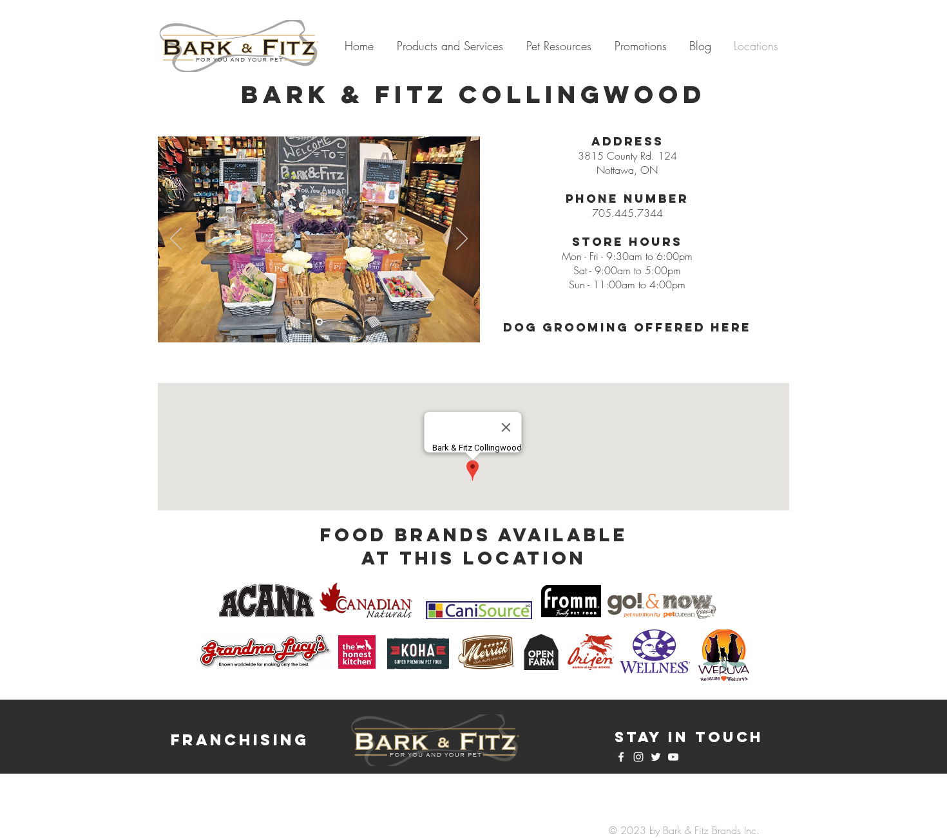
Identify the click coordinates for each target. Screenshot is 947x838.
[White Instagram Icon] (638, 756)
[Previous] (176, 239)
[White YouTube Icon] (673, 756)
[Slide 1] (319, 322)
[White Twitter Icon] (655, 756)
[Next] (462, 239)
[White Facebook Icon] (621, 756)
